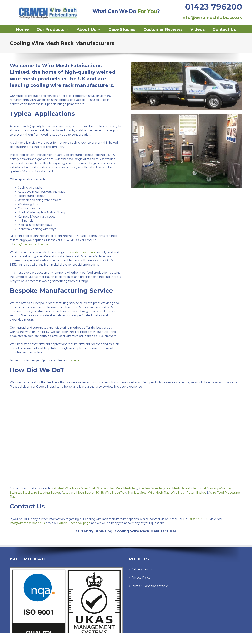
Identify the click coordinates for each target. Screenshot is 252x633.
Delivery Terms (141, 569)
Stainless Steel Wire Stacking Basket (35, 492)
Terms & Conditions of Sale (149, 586)
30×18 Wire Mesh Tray (111, 492)
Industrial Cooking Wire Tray (212, 488)
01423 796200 (213, 7)
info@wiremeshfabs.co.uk (211, 17)
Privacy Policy (140, 577)
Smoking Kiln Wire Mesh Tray (117, 488)
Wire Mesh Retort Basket (188, 492)
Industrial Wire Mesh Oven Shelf (73, 488)
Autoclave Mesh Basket (78, 492)
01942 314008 (198, 519)
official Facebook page (74, 523)
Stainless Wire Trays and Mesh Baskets (165, 488)
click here (72, 360)
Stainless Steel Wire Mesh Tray (148, 492)
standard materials (82, 252)
